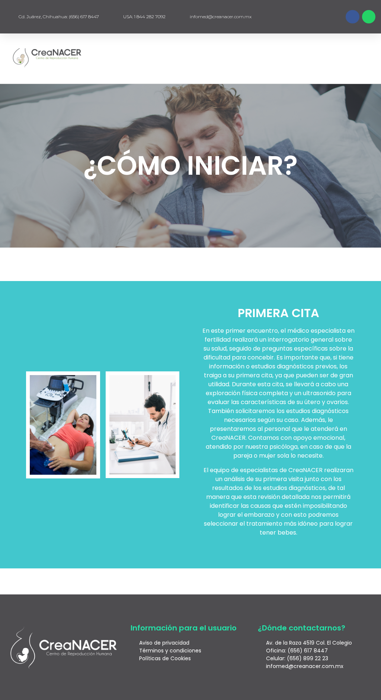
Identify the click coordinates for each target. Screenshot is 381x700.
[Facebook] (352, 16)
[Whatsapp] (368, 16)
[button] (354, 58)
